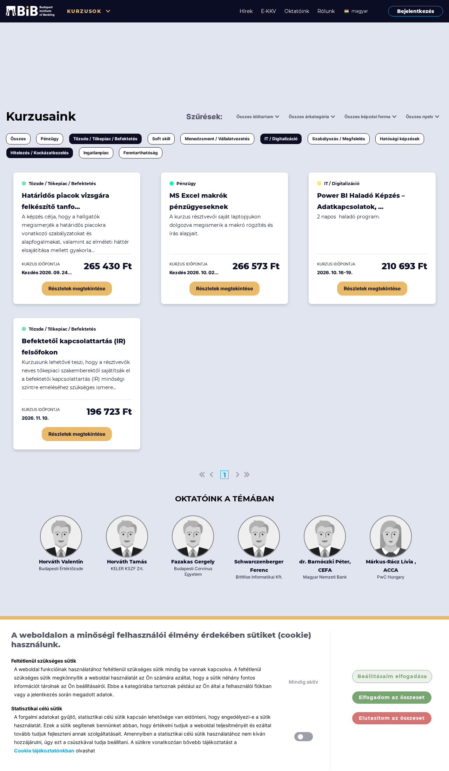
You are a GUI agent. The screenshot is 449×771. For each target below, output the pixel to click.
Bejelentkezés (415, 11)
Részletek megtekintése (76, 288)
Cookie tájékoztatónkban (44, 750)
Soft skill (161, 138)
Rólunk (326, 11)
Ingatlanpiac (96, 152)
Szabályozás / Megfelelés (338, 138)
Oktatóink (296, 11)
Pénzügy (50, 138)
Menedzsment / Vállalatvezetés (217, 138)
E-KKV (268, 11)
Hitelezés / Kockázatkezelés (40, 152)
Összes (18, 138)
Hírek (246, 11)
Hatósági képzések (400, 138)
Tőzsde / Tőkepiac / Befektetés (105, 138)
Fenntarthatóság (140, 152)
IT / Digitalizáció (280, 138)
